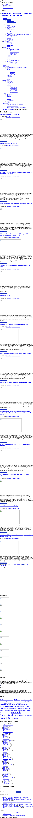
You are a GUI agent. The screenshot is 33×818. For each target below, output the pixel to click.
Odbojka (9, 56)
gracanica (21, 702)
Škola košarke (13, 53)
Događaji (5, 734)
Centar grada (10, 31)
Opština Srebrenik (11, 26)
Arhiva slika (6, 80)
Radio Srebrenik (7, 814)
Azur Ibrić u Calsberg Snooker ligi (9, 506)
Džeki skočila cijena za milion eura (9, 114)
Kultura (8, 70)
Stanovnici (9, 33)
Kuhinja (8, 69)
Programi (9, 46)
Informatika (6, 41)
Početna (5, 18)
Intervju (26, 704)
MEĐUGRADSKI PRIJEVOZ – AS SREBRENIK (17, 107)
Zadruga (5, 782)
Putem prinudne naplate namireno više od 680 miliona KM (15, 353)
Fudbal (8, 55)
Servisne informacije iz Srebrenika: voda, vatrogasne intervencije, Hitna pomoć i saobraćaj (15, 798)
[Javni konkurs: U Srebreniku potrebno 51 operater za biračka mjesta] (4, 616)
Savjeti (8, 79)
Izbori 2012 (6, 746)
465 (27, 564)
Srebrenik (5, 6)
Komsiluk (3, 706)
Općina (8, 25)
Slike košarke (13, 54)
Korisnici (9, 99)
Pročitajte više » (3, 141)
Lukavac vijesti (4, 708)
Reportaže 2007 (14, 90)
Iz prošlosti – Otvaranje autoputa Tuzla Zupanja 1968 (19, 34)
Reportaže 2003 (14, 87)
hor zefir (23, 704)
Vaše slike (9, 81)
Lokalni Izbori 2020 (21, 706)
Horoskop (9, 75)
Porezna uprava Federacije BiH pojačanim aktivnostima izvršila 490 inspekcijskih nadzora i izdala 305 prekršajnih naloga (15, 413)
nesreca (22, 708)
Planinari (9, 59)
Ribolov (8, 58)
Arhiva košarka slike (14, 49)
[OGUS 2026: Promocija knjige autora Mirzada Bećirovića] (4, 655)
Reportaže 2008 (14, 92)
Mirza (4, 755)
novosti (26, 708)
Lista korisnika (10, 100)
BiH (15, 699)
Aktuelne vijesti (7, 19)
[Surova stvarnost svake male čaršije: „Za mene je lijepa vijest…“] (3, 668)
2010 (1, 700)
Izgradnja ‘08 (10, 39)
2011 (4, 700)
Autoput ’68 (9, 36)
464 (25, 564)
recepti (29, 710)
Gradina (8, 28)
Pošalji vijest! (10, 94)
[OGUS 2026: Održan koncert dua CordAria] (4, 649)
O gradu (5, 23)
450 (15, 564)
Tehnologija (9, 43)
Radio (4, 65)
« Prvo (10, 564)
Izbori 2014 (6, 747)
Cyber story (9, 68)
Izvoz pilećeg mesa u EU (6, 295)
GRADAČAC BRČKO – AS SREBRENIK (15, 105)
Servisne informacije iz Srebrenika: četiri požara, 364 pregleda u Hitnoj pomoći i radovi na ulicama (18, 807)
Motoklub (9, 61)
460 (17, 564)
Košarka (8, 48)
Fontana (9, 38)
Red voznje (6, 768)
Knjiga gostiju (10, 97)
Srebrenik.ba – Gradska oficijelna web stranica (14, 815)
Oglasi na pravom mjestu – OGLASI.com (12, 812)
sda (10, 712)
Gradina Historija (11, 29)
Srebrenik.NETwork (10, 715)
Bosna (18, 700)
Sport (4, 47)
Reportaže (9, 86)
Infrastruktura (6, 745)
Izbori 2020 (6, 748)
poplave (21, 710)
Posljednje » (3, 565)
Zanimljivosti (6, 66)
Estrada (8, 702)
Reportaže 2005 (14, 89)
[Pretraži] (0, 1)
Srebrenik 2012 (10, 27)
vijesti (9, 718)
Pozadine (9, 83)
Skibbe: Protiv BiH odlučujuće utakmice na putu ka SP (14, 324)
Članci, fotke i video (11, 22)
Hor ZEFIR (12, 74)
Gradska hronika (7, 5)
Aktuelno (5, 4)
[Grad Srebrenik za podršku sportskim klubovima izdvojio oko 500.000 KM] (4, 610)
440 (14, 564)
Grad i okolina (10, 32)
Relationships (6, 769)
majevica (10, 708)
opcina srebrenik (4, 710)
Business (5, 730)
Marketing (9, 96)
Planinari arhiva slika (15, 60)
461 (20, 564)
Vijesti (4, 781)
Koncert (9, 706)
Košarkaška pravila (14, 52)
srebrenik (16, 712)
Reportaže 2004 (14, 88)
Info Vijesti (9, 42)
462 (21, 564)
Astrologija (9, 76)
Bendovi (12, 73)
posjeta (24, 710)
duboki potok (3, 702)
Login (8, 101)
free (11, 702)
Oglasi (8, 102)
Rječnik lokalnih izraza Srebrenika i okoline (17, 67)
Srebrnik (29, 715)
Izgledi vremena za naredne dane (9, 143)
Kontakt (8, 95)
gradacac (27, 702)
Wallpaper (9, 85)
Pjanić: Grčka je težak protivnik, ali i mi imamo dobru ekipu (15, 382)
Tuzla (1, 718)
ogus (30, 708)
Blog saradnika (6, 729)
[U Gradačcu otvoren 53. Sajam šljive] (4, 636)
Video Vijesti (6, 780)
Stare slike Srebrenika (8, 8)
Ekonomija (5, 736)
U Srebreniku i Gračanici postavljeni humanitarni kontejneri (16, 203)
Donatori (12, 50)
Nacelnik (18, 708)
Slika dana (5, 774)
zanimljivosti (15, 718)
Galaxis (16, 702)
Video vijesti (10, 45)
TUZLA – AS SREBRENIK (12, 106)
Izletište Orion (10, 40)
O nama (5, 93)
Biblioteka (12, 72)
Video (4, 718)
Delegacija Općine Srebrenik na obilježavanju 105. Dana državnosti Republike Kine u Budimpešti (15, 234)
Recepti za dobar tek (4, 712)
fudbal (13, 702)
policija (18, 710)
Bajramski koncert (9, 700)
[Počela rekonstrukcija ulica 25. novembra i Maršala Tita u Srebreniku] (4, 662)
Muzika (14, 708)
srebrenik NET (23, 715)
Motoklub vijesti (13, 63)
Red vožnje (6, 103)
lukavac (28, 706)
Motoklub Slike (13, 62)
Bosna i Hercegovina (26, 700)
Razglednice (10, 82)
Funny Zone (9, 78)
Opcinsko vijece (12, 710)
